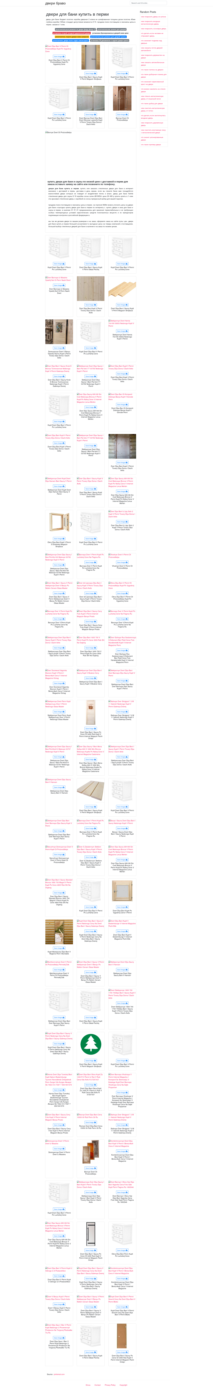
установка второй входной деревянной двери (71, 33)
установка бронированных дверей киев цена (110, 33)
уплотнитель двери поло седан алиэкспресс (70, 40)
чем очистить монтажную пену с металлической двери (153, 131)
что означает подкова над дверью (151, 41)
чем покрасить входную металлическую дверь (150, 22)
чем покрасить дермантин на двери (153, 56)
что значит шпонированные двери (152, 138)
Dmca (88, 1385)
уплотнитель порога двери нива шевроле (72, 37)
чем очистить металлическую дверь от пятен (153, 109)
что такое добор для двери (152, 103)
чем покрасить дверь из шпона (153, 16)
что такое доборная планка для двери (154, 75)
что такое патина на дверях (152, 69)
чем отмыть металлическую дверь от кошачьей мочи (152, 97)
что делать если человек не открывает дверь (152, 34)
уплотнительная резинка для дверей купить (108, 37)
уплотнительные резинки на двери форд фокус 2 (75, 29)
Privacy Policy (110, 1385)
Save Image (58, 56)
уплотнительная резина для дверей (111, 29)
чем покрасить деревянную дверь (152, 123)
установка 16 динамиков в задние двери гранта (109, 40)
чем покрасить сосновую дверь (153, 28)
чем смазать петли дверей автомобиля (151, 49)
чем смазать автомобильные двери (152, 63)
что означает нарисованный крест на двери (152, 82)
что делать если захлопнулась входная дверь (153, 116)
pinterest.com (59, 1374)
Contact (98, 1385)
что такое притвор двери (151, 144)
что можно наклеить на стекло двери (153, 90)
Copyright (123, 1385)
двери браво (55, 2)
